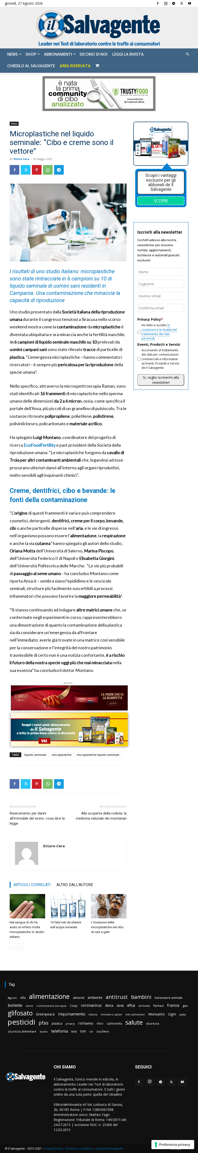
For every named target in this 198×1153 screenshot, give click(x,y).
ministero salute (111, 1014)
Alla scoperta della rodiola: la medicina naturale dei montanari (101, 816)
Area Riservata (75, 65)
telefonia (59, 1031)
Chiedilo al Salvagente (31, 65)
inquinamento (71, 1013)
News (12, 54)
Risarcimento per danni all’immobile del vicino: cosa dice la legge (37, 818)
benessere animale (169, 998)
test (74, 1031)
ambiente (95, 997)
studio (44, 1031)
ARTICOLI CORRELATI (32, 884)
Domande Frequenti (109, 1148)
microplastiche (61, 754)
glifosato (20, 1013)
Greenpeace (45, 1014)
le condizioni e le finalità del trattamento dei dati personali (159, 331)
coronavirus (91, 1005)
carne (29, 1005)
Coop (74, 1005)
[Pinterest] (37, 170)
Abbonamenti (58, 54)
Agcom (12, 998)
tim (83, 1031)
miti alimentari (135, 1014)
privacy (70, 1023)
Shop (31, 54)
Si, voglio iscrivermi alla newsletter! (161, 380)
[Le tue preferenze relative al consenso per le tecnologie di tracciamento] (172, 1144)
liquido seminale (35, 754)
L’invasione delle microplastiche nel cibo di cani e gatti (107, 927)
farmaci (158, 1006)
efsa (131, 1005)
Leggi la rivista (128, 54)
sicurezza (152, 1023)
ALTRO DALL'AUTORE (75, 884)
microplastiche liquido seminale (98, 754)
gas (185, 1005)
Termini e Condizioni (79, 1148)
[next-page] (20, 946)
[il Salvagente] (99, 27)
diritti (120, 1005)
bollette (15, 1005)
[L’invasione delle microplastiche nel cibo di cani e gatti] (109, 906)
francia (173, 1005)
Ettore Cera (21, 159)
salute (134, 1022)
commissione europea (51, 1005)
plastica (57, 1023)
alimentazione (49, 996)
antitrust (117, 996)
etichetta (144, 1005)
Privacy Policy (53, 1148)
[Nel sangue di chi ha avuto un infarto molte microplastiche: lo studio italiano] (27, 906)
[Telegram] (173, 3)
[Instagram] (165, 3)
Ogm (172, 1014)
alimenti (78, 998)
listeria (93, 1014)
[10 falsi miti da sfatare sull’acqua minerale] (68, 906)
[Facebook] (157, 3)
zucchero (102, 1031)
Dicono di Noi (93, 54)
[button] (187, 54)
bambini (141, 996)
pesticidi (21, 1022)
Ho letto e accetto (159, 331)
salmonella (114, 1023)
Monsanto (156, 1014)
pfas (43, 1023)
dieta (109, 1005)
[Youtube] (189, 3)
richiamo (85, 1023)
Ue (91, 1031)
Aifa (23, 998)
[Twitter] (181, 3)
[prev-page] (13, 946)
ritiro (100, 1023)
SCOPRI (161, 201)
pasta (182, 1014)
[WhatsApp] (48, 170)
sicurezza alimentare (22, 1031)
